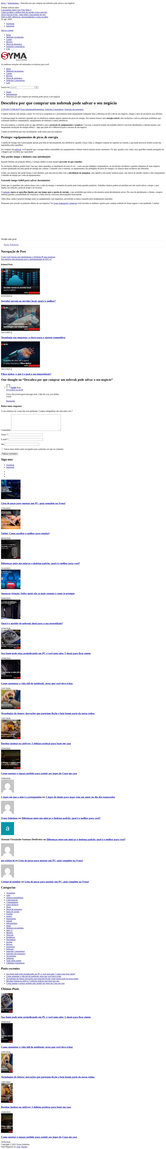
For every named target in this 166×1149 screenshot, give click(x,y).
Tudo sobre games (13, 961)
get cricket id (8, 860)
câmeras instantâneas (14, 898)
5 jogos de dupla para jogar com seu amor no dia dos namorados (80, 797)
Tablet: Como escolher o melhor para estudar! (25, 533)
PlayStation (11, 940)
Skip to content (7, 30)
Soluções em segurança (74, 109)
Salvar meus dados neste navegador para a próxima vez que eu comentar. (34, 449)
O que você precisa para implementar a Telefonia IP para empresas (28, 257)
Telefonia (10, 958)
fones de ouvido (12, 912)
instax (8, 926)
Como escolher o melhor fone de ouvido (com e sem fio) (24, 12)
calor (8, 895)
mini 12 (9, 930)
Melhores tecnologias (15, 37)
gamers (9, 916)
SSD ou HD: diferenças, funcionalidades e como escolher (24, 17)
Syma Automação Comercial (65, 203)
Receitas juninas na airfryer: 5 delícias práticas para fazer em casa (36, 743)
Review (9, 42)
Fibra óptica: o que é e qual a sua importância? (26, 374)
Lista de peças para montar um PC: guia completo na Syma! (33, 503)
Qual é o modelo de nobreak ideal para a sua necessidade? (32, 623)
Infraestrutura (13, 3)
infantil (9, 921)
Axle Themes (21, 1147)
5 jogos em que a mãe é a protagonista (21, 797)
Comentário (6, 430)
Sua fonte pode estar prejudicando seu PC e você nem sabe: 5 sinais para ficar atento (46, 653)
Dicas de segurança (14, 44)
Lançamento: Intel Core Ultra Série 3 (16, 10)
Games (9, 39)
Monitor (9, 933)
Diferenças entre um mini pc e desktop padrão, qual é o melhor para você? (40, 563)
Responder (10, 401)
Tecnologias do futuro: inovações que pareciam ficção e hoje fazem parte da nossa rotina (48, 713)
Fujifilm (9, 914)
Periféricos (10, 937)
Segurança (10, 947)
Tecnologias (11, 956)
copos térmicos (12, 905)
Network (9, 935)
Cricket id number (11, 881)
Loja (8, 49)
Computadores (12, 902)
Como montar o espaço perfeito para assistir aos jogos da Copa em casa (39, 773)
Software (10, 949)
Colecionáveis (12, 900)
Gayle (13, 387)
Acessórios (10, 893)
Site (2, 444)
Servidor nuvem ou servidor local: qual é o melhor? (28, 301)
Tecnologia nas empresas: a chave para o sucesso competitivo (33, 337)
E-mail (4, 439)
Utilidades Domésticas (15, 963)
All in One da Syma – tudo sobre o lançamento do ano (23, 14)
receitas (9, 942)
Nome (4, 434)
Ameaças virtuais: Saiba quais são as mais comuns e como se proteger (38, 593)
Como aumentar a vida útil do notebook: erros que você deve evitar (37, 683)
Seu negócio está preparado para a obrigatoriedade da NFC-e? (26, 259)
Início (3, 3)
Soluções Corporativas (15, 46)
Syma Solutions (26, 109)
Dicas (8, 907)
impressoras (11, 919)
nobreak (17, 149)
